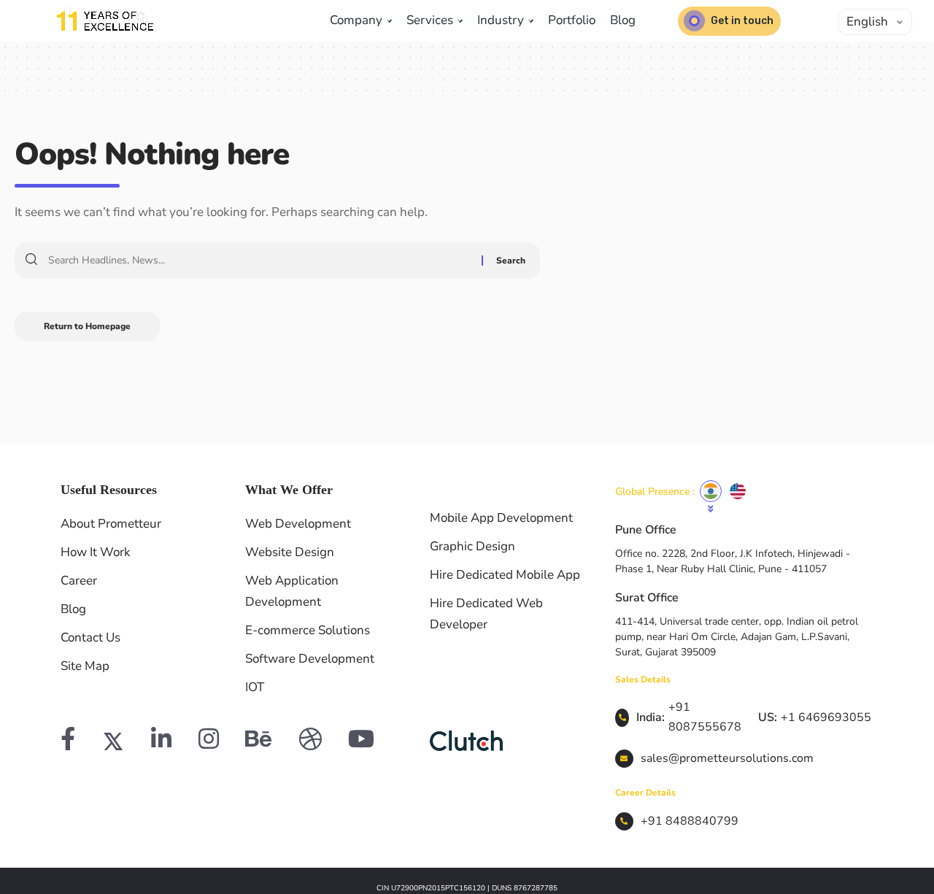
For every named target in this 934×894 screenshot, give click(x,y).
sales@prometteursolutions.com (727, 758)
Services (431, 20)
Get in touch (742, 21)
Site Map (85, 666)
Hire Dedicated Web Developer (486, 614)
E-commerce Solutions (307, 630)
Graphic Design (472, 546)
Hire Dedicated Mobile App (505, 574)
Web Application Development (292, 591)
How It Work (96, 552)
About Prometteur (111, 523)
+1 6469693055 (826, 717)
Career (79, 580)
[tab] (711, 491)
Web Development (298, 523)
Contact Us (90, 637)
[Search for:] (259, 260)
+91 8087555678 (704, 717)
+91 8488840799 (689, 821)
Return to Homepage (87, 326)
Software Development (309, 658)
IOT (254, 687)
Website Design (289, 552)
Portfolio (571, 20)
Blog (623, 20)
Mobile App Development (501, 517)
